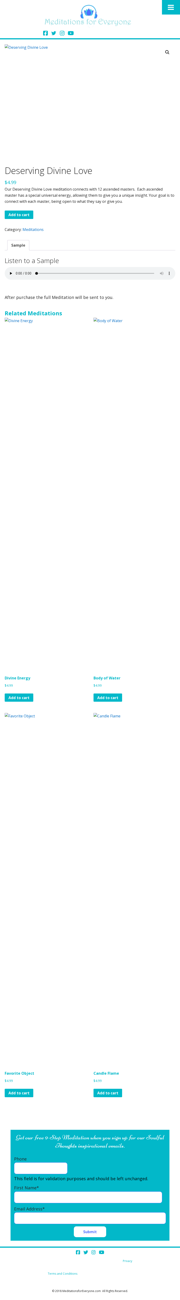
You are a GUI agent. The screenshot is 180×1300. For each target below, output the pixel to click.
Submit (90, 1231)
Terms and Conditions (62, 1274)
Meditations (33, 229)
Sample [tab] (18, 245)
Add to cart (19, 214)
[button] (167, 52)
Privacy (127, 1261)
